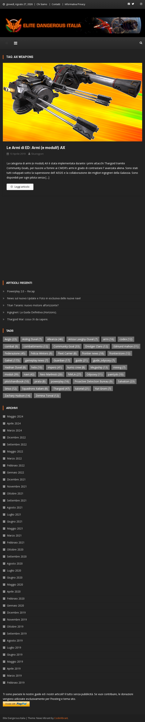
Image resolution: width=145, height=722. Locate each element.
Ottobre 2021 (15, 493)
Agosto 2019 (15, 640)
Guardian (62, 360)
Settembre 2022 (17, 444)
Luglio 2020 (14, 570)
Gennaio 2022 (15, 472)
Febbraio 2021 (16, 542)
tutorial (82, 388)
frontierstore (119, 353)
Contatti (56, 4)
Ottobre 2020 (15, 549)
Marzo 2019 (14, 675)
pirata (40, 381)
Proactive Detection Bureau (94, 381)
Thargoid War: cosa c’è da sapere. (27, 319)
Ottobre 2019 (15, 626)
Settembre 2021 (17, 500)
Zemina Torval (47, 395)
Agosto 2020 (15, 563)
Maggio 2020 (15, 584)
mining (119, 367)
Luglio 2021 (14, 514)
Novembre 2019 (17, 619)
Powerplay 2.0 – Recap (21, 291)
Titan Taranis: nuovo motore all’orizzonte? (33, 305)
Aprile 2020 (14, 591)
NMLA (74, 374)
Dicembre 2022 (16, 437)
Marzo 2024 (14, 430)
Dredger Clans (96, 346)
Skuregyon (37, 153)
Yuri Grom (103, 388)
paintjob (115, 374)
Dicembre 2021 (16, 479)
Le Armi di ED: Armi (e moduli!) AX (36, 147)
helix (36, 367)
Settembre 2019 (17, 633)
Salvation (126, 381)
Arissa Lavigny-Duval (83, 339)
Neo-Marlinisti (51, 374)
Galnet (12, 360)
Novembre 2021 (17, 486)
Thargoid (61, 388)
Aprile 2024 (14, 423)
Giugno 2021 (14, 521)
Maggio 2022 (15, 451)
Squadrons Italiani (35, 388)
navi (29, 374)
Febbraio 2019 (16, 682)
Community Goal (67, 346)
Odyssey (95, 374)
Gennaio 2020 (15, 605)
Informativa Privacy (75, 4)
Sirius (11, 388)
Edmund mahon (125, 346)
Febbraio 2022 (16, 465)
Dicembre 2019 (16, 612)
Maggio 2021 (15, 528)
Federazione (15, 353)
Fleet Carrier (67, 353)
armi (108, 339)
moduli (12, 374)
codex (126, 339)
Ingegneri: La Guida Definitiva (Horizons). (32, 312)
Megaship (99, 367)
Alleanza (55, 339)
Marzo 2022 (14, 458)
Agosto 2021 (15, 507)
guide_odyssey (104, 360)
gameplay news (36, 360)
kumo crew (76, 367)
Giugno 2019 (14, 654)
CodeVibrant (61, 718)
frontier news (93, 353)
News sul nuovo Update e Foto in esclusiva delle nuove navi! (44, 298)
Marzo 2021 (14, 535)
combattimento (36, 346)
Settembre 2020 (17, 556)
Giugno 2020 (14, 577)
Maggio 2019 (15, 661)
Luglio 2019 (14, 647)
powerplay (60, 381)
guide (82, 360)
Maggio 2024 (15, 416)
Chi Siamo (42, 4)
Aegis (11, 339)
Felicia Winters (41, 353)
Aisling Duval (32, 339)
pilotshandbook (17, 381)
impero (55, 367)
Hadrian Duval (15, 367)
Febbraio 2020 (16, 598)
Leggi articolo (22, 186)
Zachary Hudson (17, 395)
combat (11, 346)
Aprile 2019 (14, 668)
